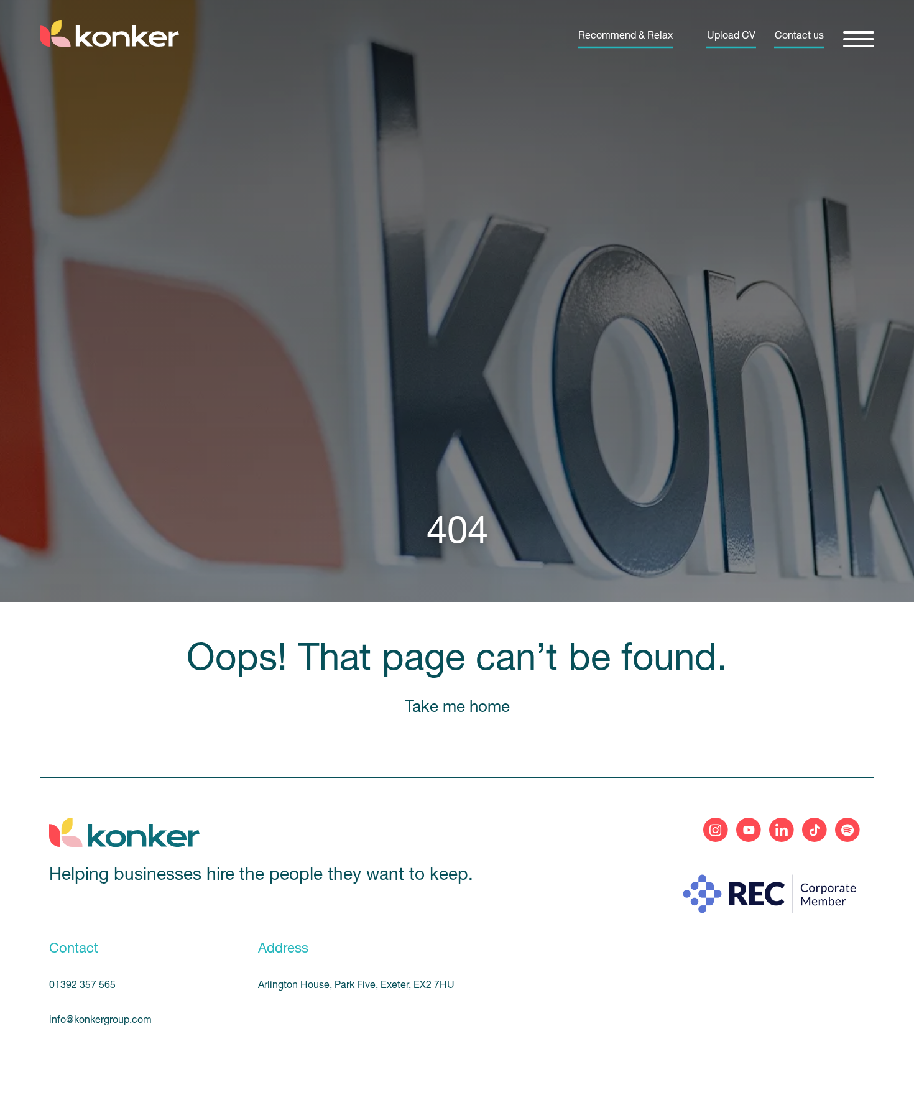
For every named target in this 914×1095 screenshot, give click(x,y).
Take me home (457, 708)
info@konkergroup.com (100, 1020)
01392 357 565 (82, 986)
